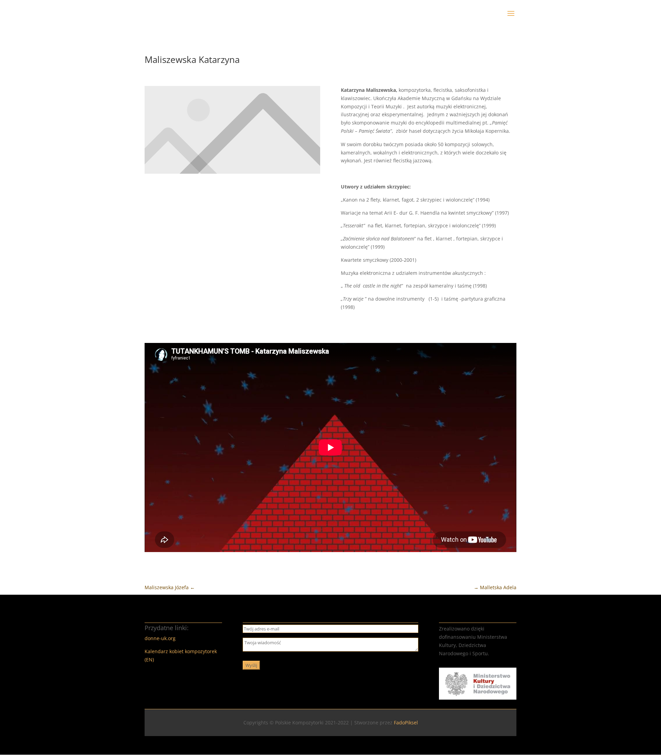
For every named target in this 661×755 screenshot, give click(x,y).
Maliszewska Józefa (170, 587)
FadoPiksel (406, 722)
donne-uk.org (160, 638)
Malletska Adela (495, 587)
